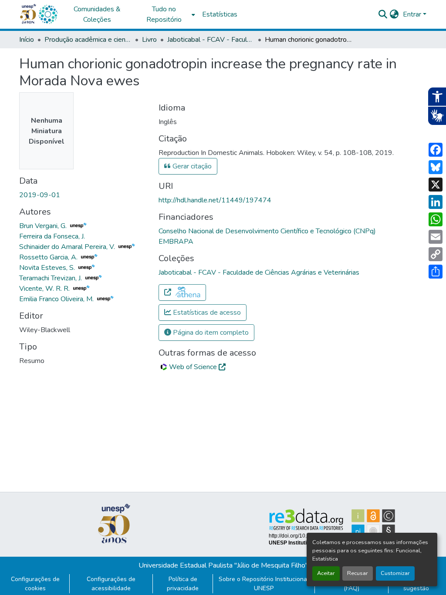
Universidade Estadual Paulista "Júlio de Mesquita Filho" (223, 565)
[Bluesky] (435, 167)
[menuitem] (166, 14)
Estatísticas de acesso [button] (206, 312)
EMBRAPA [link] (176, 241)
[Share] (435, 271)
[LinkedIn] (435, 202)
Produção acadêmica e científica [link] (88, 39)
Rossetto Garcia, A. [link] (49, 257)
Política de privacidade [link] (183, 583)
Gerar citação (191, 166)
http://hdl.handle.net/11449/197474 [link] (215, 200)
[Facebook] (435, 149)
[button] (48, 14)
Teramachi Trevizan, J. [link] (51, 278)
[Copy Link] (435, 254)
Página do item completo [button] (210, 332)
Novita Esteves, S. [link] (48, 267)
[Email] (435, 236)
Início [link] (26, 39)
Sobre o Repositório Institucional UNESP (264, 583)
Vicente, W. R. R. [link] (45, 288)
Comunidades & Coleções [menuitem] (97, 14)
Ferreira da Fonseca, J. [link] (52, 236)
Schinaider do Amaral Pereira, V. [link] (68, 247)
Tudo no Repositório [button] (164, 14)
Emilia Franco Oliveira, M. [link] (57, 299)
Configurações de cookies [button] (35, 583)
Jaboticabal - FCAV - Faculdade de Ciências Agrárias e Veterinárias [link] (210, 39)
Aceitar (326, 573)
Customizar (395, 573)
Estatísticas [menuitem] (219, 14)
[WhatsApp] (435, 219)
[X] (435, 184)
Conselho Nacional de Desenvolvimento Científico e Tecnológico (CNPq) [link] (267, 231)
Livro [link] (149, 39)
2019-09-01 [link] (39, 195)
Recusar (357, 573)
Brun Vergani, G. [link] (43, 226)
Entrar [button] (413, 14)
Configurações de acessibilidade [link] (111, 583)
